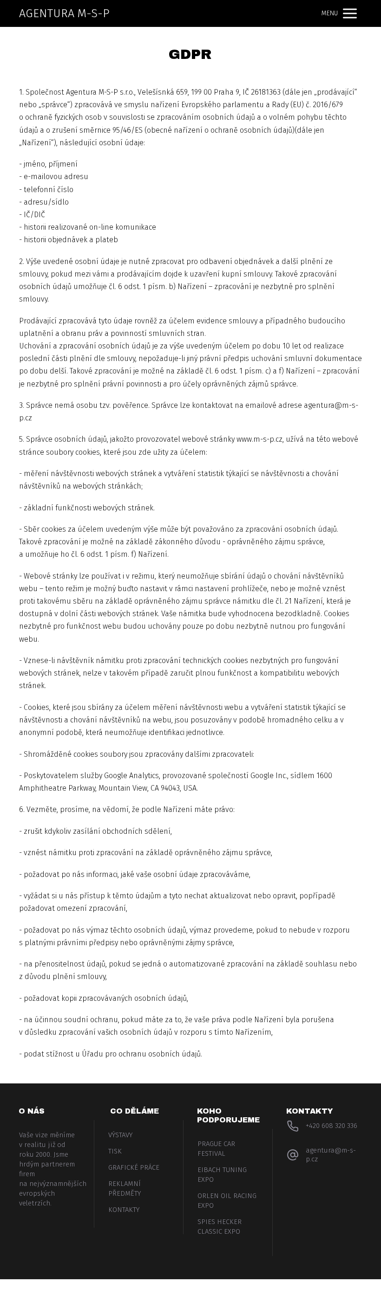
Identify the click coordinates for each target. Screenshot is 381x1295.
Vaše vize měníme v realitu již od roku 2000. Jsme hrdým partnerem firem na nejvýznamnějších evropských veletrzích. (50, 1169)
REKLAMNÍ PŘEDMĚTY (124, 1188)
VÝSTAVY (120, 1135)
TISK (115, 1151)
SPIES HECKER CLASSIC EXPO (219, 1227)
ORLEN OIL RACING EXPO (226, 1201)
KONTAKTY (123, 1209)
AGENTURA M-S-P (64, 13)
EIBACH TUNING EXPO (222, 1175)
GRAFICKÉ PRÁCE (133, 1167)
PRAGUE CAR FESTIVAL (216, 1149)
